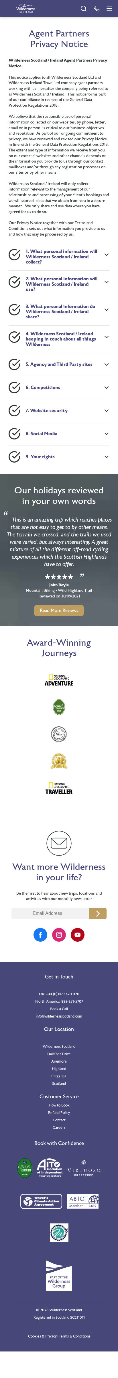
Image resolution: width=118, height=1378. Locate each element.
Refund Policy (59, 1113)
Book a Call (59, 1009)
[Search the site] (83, 8)
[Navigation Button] (109, 8)
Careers (59, 1128)
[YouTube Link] (77, 935)
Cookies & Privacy (42, 1336)
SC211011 (77, 1318)
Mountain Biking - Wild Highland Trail (59, 590)
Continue (98, 913)
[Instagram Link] (59, 935)
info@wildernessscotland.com (59, 1016)
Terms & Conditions (74, 1336)
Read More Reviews (59, 610)
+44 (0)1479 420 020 (62, 994)
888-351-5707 (72, 1002)
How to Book (59, 1105)
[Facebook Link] (40, 935)
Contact (59, 1120)
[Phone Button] (96, 8)
